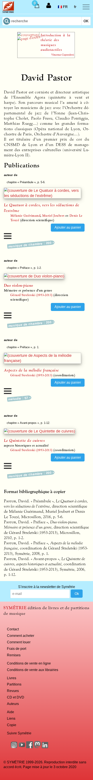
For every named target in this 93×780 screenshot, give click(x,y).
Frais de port (16, 648)
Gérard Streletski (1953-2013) (31, 295)
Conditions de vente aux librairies (32, 670)
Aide (10, 712)
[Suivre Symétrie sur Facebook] (29, 747)
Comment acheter (20, 635)
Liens (11, 718)
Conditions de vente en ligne (29, 663)
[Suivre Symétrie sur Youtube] (21, 747)
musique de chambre (30, 244)
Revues (13, 691)
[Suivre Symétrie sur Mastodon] (37, 747)
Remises (14, 655)
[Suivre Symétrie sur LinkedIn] (45, 747)
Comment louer (18, 642)
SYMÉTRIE (14, 607)
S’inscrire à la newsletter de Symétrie (46, 587)
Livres (11, 678)
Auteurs (13, 704)
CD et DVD (15, 697)
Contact (13, 629)
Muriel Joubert (53, 215)
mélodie (18, 398)
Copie (11, 725)
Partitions (14, 684)
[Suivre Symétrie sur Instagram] (14, 747)
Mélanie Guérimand (25, 215)
